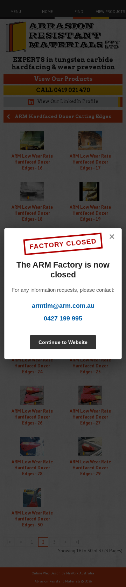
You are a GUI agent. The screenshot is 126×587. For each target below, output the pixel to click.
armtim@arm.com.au (63, 305)
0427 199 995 (63, 318)
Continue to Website (63, 342)
